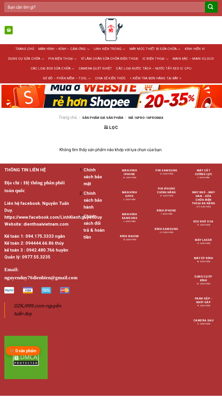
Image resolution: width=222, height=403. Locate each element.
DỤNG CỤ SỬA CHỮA (24, 59)
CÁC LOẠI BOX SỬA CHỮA (51, 68)
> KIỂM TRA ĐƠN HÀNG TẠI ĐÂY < (155, 78)
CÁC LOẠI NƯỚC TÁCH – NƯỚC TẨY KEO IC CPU (153, 68)
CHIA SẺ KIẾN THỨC (110, 78)
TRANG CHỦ (24, 49)
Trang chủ (68, 117)
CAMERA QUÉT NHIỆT (95, 68)
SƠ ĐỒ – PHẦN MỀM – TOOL (65, 78)
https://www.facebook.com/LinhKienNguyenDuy (53, 217)
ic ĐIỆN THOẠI (154, 59)
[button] (9, 30)
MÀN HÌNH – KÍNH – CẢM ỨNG (62, 49)
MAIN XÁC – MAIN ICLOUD (193, 59)
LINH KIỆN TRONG (107, 49)
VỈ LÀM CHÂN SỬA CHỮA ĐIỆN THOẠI (109, 59)
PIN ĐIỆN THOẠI (60, 59)
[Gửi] (211, 7)
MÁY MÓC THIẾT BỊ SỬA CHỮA (153, 49)
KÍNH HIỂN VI (195, 49)
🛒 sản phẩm (23, 350)
